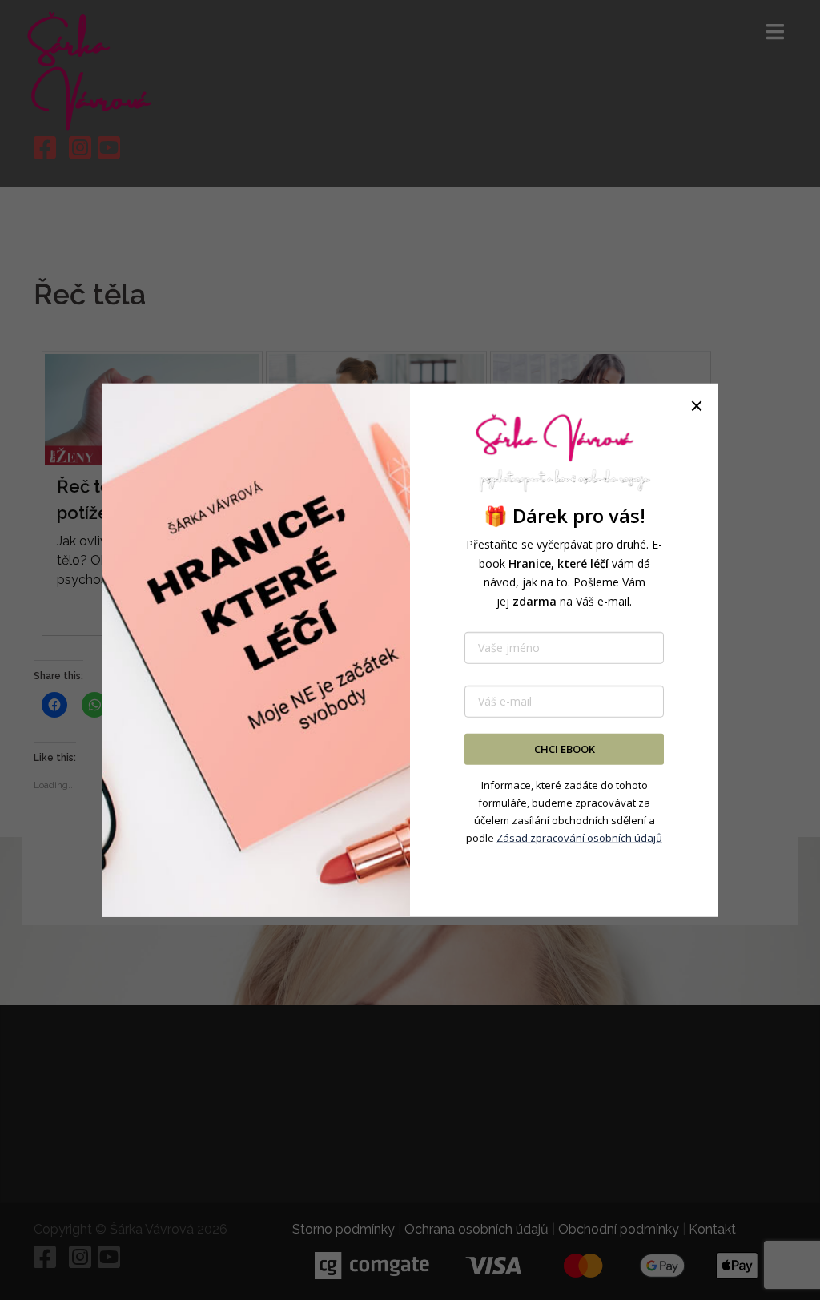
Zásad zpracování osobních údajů (579, 838)
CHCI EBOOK (564, 749)
